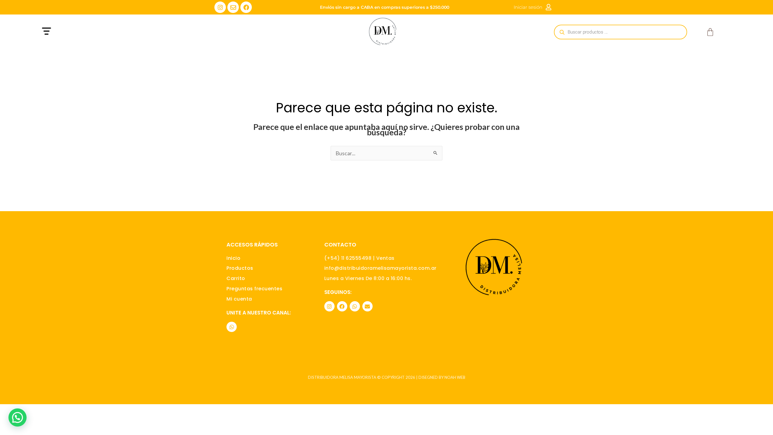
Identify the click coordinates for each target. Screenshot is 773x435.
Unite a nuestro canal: (258, 312)
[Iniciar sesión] (548, 7)
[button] (138, 32)
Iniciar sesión (528, 7)
